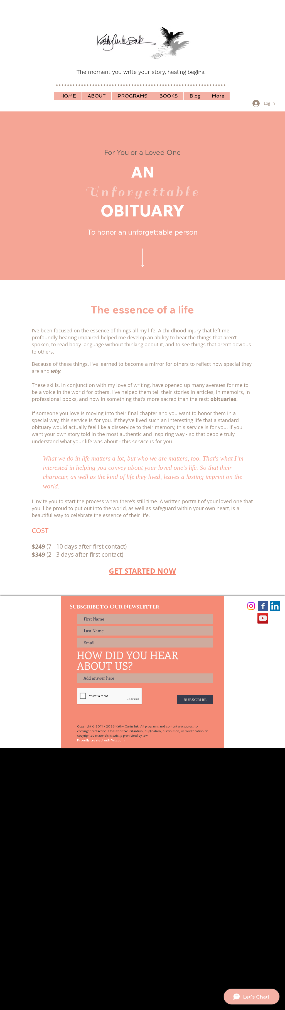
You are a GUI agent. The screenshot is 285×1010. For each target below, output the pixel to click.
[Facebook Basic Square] (263, 606)
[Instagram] (251, 606)
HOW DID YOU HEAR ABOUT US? (127, 660)
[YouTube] (262, 618)
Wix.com (118, 740)
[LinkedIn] (275, 606)
